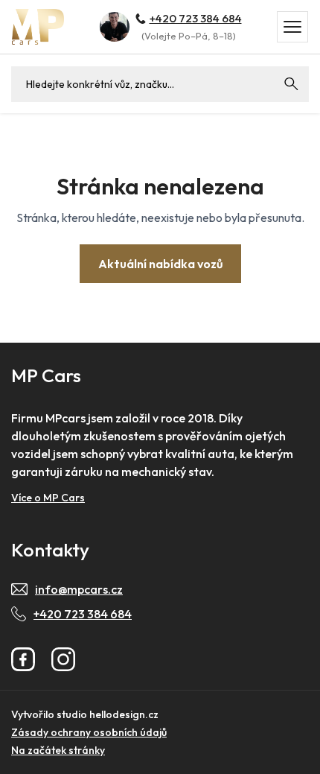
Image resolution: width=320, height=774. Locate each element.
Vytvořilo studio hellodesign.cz (85, 714)
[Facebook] (23, 659)
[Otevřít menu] (292, 26)
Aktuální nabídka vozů (160, 263)
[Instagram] (63, 659)
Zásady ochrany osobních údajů (89, 732)
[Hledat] (291, 84)
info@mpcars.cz (79, 589)
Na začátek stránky (58, 750)
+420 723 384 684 (196, 18)
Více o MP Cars (48, 498)
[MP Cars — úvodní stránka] (38, 26)
